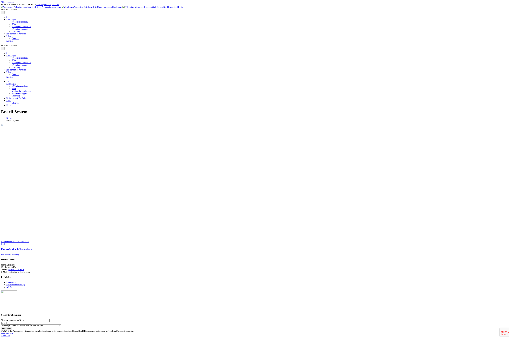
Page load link (7, 333)
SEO (14, 24)
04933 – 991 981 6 (16, 269)
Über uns (15, 38)
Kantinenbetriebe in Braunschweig (15, 241)
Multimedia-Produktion (21, 26)
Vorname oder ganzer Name (13, 320)
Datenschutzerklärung (15, 285)
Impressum (11, 282)
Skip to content (7, 2)
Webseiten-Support (20, 29)
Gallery (4, 244)
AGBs (9, 287)
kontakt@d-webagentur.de (47, 4)
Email (3, 323)
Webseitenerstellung (20, 22)
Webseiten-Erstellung (10, 254)
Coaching (16, 31)
